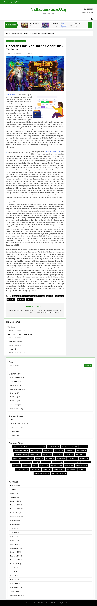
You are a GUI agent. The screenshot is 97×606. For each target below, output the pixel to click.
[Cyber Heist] (45, 26)
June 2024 (13, 532)
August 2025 (14, 520)
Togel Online (14, 405)
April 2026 (13, 497)
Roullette (46, 462)
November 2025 (15, 509)
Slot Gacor (13, 397)
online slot (14, 462)
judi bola (49, 296)
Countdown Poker (21, 454)
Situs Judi (13, 393)
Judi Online (10, 41)
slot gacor (69, 465)
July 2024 (13, 528)
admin (10, 53)
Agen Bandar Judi (53, 447)
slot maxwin (35, 469)
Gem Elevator (15, 435)
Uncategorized (20, 41)
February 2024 (14, 548)
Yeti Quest (11, 327)
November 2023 (15, 560)
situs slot (86, 462)
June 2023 (13, 571)
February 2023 (14, 587)
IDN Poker (47, 454)
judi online (10, 299)
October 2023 (14, 564)
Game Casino (35, 454)
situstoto (26, 465)
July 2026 (13, 489)
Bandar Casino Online (21, 450)
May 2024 (13, 536)
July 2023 (13, 568)
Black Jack (48, 450)
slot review (71, 469)
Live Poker (72, 458)
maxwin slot (84, 458)
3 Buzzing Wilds (75, 23)
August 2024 (14, 524)
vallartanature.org (48, 9)
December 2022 (15, 595)
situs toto (16, 465)
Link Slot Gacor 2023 (53, 152)
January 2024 (14, 552)
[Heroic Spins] (24, 26)
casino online (81, 450)
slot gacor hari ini (81, 465)
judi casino (59, 296)
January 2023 (14, 591)
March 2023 (14, 583)
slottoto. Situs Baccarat (59, 473)
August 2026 (14, 485)
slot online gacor (59, 469)
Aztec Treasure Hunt (15, 342)
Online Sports (26, 462)
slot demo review (56, 465)
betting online (36, 450)
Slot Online (13, 401)
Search (88, 365)
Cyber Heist (55, 23)
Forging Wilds (12, 349)
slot (35, 465)
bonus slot (59, 450)
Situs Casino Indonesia (72, 462)
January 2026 (14, 501)
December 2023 (15, 556)
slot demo (44, 465)
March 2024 (14, 544)
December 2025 (15, 505)
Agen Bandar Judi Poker (69, 447)
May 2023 (13, 575)
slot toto (81, 469)
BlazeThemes (66, 603)
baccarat (84, 447)
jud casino (58, 454)
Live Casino (14, 385)
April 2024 (13, 540)
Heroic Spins (34, 23)
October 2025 (14, 513)
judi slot (29, 299)
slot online (47, 469)
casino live (70, 450)
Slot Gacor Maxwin (22, 469)
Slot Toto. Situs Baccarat (42, 473)
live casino (61, 458)
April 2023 (13, 579)
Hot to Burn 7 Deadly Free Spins (19, 334)
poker (36, 462)
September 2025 (15, 517)
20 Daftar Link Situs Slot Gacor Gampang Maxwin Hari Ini (29, 447)
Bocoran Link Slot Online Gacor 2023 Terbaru (28, 296)
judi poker (20, 299)
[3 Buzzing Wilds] (64, 26)
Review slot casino (16, 389)
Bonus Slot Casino (16, 377)
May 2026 (13, 493)
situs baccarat (57, 462)
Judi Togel (50, 458)
